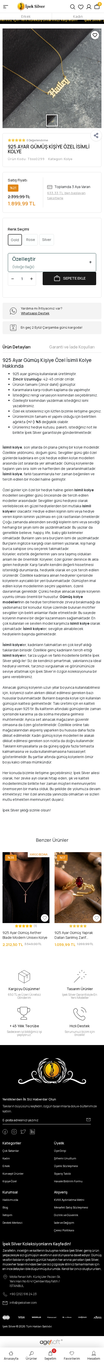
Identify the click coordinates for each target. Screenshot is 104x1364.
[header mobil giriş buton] (89, 6)
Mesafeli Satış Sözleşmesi (71, 1207)
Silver (46, 239)
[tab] (17, 347)
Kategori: (60, 159)
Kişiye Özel (10, 1181)
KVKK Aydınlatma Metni (69, 1200)
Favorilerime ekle (95, 35)
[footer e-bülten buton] (88, 1120)
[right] (98, 899)
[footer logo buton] (52, 1070)
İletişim (7, 1215)
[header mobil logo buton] (31, 6)
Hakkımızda (10, 1200)
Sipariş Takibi (62, 1173)
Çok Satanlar (11, 1151)
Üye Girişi (60, 1151)
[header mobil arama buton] (73, 6)
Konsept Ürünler (13, 1173)
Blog (5, 1207)
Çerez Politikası (64, 1230)
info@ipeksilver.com (23, 1302)
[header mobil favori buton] (81, 6)
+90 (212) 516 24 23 (23, 1294)
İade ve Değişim (64, 1222)
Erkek (26, 16)
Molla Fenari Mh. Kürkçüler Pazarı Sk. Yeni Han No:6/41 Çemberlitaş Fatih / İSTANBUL (35, 1281)
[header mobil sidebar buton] (5, 6)
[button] (6, 887)
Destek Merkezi (12, 1222)
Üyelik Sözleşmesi (66, 1166)
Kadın (78, 16)
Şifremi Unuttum (65, 1158)
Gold (15, 239)
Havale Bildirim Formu (68, 1181)
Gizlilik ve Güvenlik (66, 1215)
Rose (30, 239)
